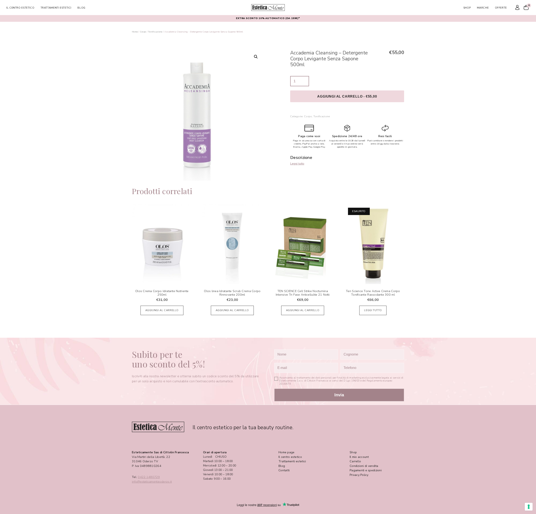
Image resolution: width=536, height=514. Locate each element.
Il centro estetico (20, 7)
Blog (81, 7)
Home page (286, 452)
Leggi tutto (297, 163)
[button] (256, 57)
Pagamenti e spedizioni (366, 470)
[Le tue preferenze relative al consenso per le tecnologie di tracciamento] (529, 507)
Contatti (284, 470)
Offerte (501, 7)
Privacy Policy (359, 475)
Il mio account (359, 457)
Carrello (355, 461)
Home (135, 31)
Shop (467, 7)
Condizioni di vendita (364, 466)
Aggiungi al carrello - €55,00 (347, 96)
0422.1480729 (149, 477)
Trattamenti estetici (56, 7)
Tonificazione (155, 31)
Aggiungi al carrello (162, 310)
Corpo (143, 31)
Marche (483, 7)
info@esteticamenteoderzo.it (152, 482)
